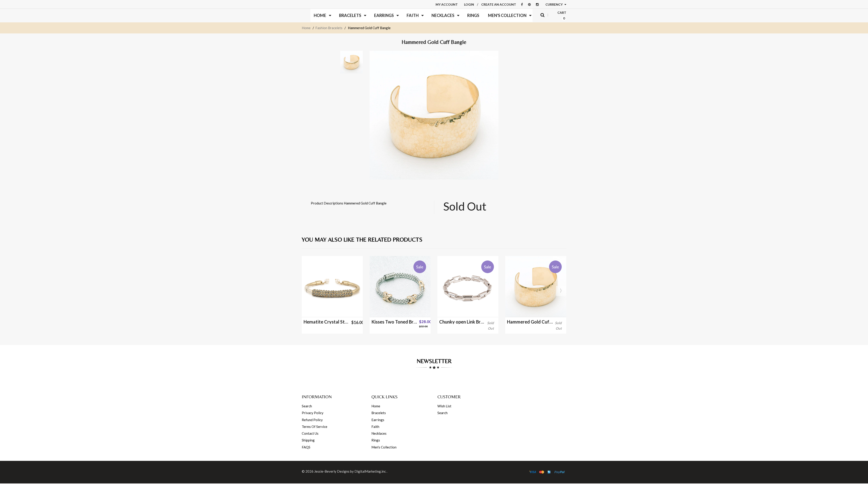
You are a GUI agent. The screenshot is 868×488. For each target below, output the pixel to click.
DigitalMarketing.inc (370, 471)
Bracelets (378, 413)
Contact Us (310, 433)
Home (306, 28)
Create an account (498, 4)
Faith (375, 427)
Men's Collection (383, 447)
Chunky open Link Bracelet (462, 321)
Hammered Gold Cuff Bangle (530, 321)
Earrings (377, 420)
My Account (447, 4)
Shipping (308, 440)
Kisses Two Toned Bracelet (394, 321)
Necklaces (379, 433)
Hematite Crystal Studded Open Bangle (326, 321)
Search (307, 406)
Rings (375, 440)
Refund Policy (312, 420)
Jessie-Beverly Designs (331, 471)
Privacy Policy (312, 413)
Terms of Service (314, 427)
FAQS (306, 447)
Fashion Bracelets (328, 28)
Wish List (444, 406)
